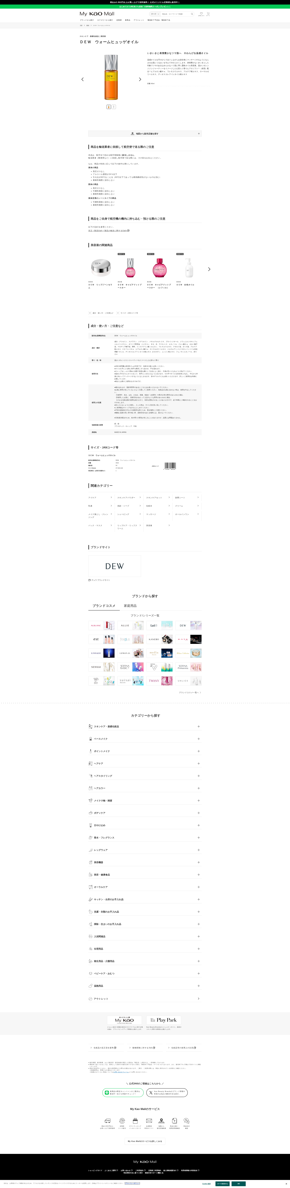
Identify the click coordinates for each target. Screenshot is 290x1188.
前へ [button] (82, 79)
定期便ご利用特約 (154, 1170)
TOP (81, 25)
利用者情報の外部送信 (189, 1170)
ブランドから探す (87, 20)
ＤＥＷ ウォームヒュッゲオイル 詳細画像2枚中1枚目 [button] (109, 107)
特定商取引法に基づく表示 (133, 1173)
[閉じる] (286, 1183)
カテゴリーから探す (105, 20)
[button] (145, 134)
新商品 (127, 20)
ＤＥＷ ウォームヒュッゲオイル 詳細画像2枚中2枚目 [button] (114, 107)
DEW (87, 25)
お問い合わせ (125, 1170)
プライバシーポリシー (132, 1183)
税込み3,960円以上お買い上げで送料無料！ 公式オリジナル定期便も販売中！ (145, 2)
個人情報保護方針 (169, 1170)
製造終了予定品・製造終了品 (159, 20)
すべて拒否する (222, 1184)
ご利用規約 (139, 1170)
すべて (153, 14)
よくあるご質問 (110, 1170)
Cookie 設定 (206, 1184)
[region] (145, 1184)
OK (239, 1184)
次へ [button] (140, 79)
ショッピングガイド (95, 1170)
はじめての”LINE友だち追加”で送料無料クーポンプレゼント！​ (145, 6)
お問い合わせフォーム (121, 1072)
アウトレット (139, 20)
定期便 (119, 20)
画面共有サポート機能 (153, 1173)
